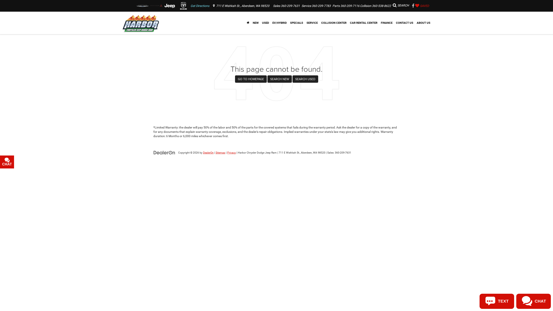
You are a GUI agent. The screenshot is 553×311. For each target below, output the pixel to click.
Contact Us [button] (404, 22)
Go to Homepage (251, 79)
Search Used (305, 79)
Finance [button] (387, 22)
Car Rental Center (363, 22)
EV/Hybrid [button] (279, 22)
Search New (279, 79)
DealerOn (208, 152)
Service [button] (312, 22)
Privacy (231, 152)
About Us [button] (423, 22)
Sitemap (220, 152)
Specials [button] (296, 22)
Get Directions (200, 6)
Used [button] (265, 22)
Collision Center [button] (333, 22)
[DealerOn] (164, 152)
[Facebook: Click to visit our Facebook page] (413, 6)
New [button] (256, 22)
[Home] (248, 23)
